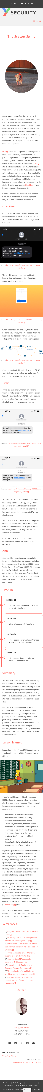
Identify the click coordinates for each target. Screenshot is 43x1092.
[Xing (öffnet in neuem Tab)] (25, 3)
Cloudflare (29, 185)
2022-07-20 (11, 618)
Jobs (22, 1083)
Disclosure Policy (31, 1083)
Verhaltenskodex (21, 1085)
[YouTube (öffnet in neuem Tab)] (22, 3)
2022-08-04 (11, 634)
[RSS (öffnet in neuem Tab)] (28, 3)
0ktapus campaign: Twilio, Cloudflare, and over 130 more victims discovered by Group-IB (21, 947)
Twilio (35, 164)
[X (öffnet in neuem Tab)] (11, 3)
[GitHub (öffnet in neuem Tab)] (18, 3)
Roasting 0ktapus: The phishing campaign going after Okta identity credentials (19, 980)
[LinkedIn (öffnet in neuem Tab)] (15, 3)
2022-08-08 (11, 652)
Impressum (9, 1085)
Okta (4, 151)
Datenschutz (33, 1085)
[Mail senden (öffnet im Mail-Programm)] (31, 3)
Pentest (15, 1083)
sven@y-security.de (21, 1028)
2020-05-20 (11, 600)
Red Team (6, 1083)
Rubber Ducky (8, 905)
